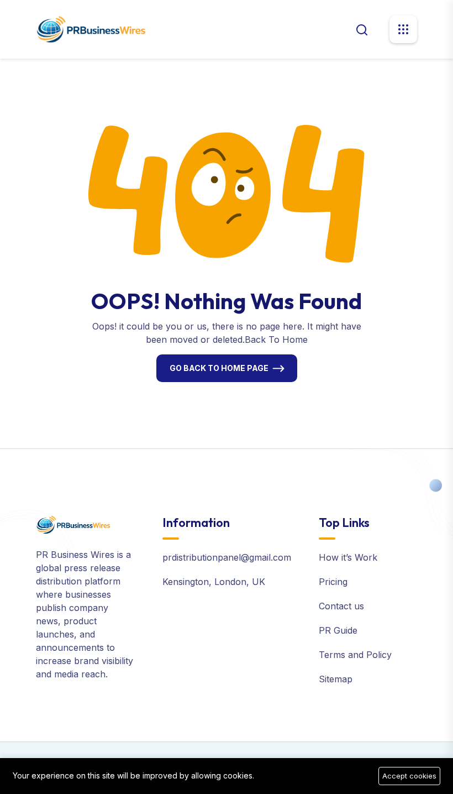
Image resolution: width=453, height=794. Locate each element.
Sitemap (335, 679)
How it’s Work (348, 557)
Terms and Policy (355, 654)
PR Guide (338, 630)
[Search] (361, 28)
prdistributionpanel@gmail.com (226, 557)
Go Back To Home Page (219, 368)
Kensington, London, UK (213, 581)
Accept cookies (409, 775)
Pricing (333, 581)
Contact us (341, 606)
